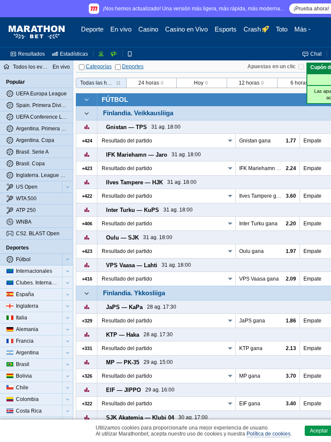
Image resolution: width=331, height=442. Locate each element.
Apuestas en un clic (271, 66)
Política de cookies (268, 434)
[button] (303, 32)
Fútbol (115, 99)
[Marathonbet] (37, 32)
